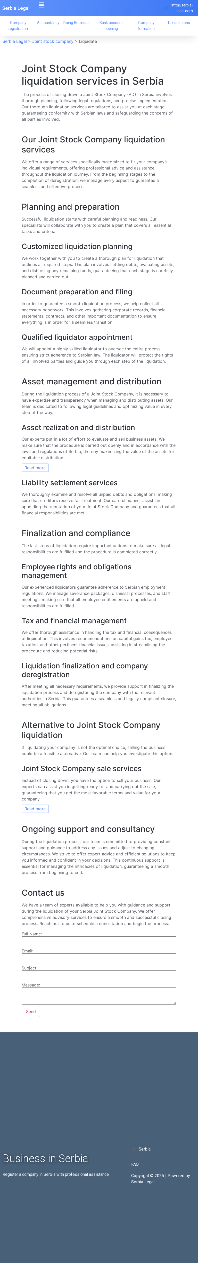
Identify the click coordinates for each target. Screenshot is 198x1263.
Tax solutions (178, 22)
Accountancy (48, 22)
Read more (35, 467)
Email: (27, 951)
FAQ (135, 1164)
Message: (31, 985)
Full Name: (32, 934)
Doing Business (76, 22)
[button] (41, 5)
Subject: (29, 968)
